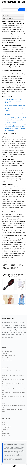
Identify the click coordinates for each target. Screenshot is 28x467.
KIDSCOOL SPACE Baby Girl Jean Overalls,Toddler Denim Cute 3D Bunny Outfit (15, 101)
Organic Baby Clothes (7, 351)
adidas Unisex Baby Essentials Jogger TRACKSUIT (14, 113)
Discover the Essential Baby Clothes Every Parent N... (12, 384)
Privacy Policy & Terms (7, 427)
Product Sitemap (6, 433)
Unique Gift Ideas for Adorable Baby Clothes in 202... (13, 406)
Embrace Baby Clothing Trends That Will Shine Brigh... (13, 389)
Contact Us (5, 424)
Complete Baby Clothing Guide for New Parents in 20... (12, 372)
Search (22, 10)
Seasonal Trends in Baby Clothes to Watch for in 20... (13, 380)
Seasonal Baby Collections (8, 357)
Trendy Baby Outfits (7, 353)
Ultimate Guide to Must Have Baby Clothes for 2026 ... (13, 402)
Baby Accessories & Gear (8, 355)
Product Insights (6, 435)
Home (3, 422)
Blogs (3, 431)
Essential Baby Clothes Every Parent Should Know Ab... (13, 397)
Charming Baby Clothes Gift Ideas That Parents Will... (13, 393)
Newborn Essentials (7, 360)
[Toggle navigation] (24, 5)
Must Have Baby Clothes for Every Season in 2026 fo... (13, 410)
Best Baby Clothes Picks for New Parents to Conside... (13, 376)
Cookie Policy (5, 429)
